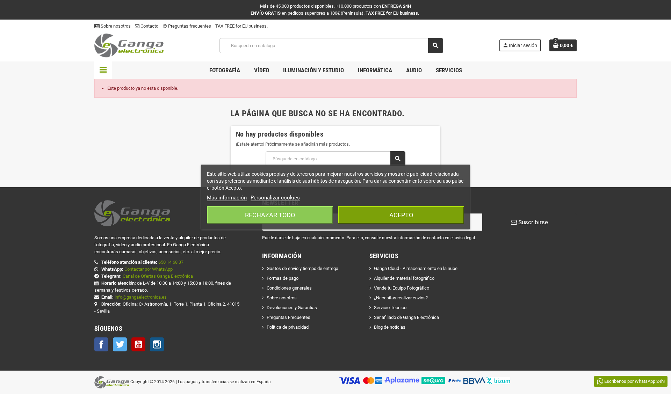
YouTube (138, 344)
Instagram (157, 344)
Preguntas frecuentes (187, 26)
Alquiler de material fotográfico (404, 278)
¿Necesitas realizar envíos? (401, 297)
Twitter (120, 344)
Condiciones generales (289, 288)
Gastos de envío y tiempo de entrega (302, 268)
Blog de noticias (389, 327)
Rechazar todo (270, 215)
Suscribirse (532, 222)
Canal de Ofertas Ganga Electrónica (158, 276)
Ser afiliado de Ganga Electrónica (406, 317)
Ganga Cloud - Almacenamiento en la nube (415, 268)
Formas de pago (282, 278)
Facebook (101, 344)
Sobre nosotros (115, 26)
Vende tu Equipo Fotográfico (401, 288)
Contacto (148, 26)
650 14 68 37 (170, 262)
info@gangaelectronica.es (141, 297)
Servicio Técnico (390, 307)
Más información (227, 198)
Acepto (401, 215)
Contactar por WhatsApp (148, 269)
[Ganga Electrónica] (129, 45)
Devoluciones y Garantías (292, 307)
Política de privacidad (288, 327)
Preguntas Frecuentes (288, 317)
